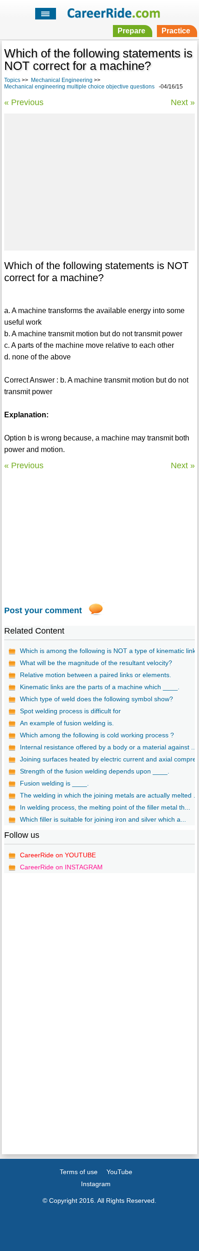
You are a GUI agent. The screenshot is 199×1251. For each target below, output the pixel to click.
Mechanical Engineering (62, 80)
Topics (12, 80)
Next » (183, 102)
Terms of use (79, 1172)
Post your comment (43, 610)
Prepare (131, 31)
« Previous (24, 102)
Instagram (96, 1184)
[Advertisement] (99, 180)
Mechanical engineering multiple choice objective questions (79, 86)
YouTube (119, 1172)
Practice (176, 31)
